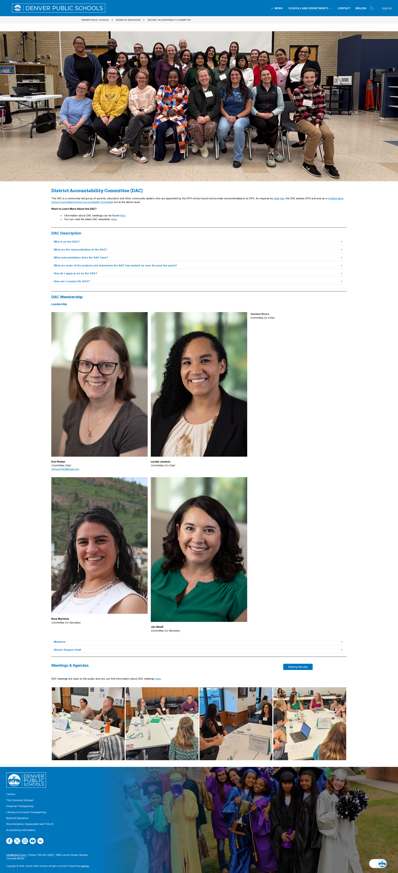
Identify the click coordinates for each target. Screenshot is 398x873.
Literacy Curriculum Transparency (26, 812)
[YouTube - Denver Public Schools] (33, 840)
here (122, 215)
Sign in (387, 8)
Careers (10, 794)
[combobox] (362, 8)
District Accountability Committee (169, 19)
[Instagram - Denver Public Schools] (25, 840)
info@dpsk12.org (16, 855)
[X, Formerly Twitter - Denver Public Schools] (17, 840)
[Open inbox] (373, 863)
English (360, 8)
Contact (344, 8)
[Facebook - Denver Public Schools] (9, 840)
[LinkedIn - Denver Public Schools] (40, 840)
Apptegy (85, 865)
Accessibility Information (20, 830)
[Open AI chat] (382, 863)
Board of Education (128, 19)
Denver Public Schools (95, 19)
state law (279, 198)
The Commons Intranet (19, 800)
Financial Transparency (20, 806)
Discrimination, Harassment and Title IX (29, 824)
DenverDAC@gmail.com (65, 469)
